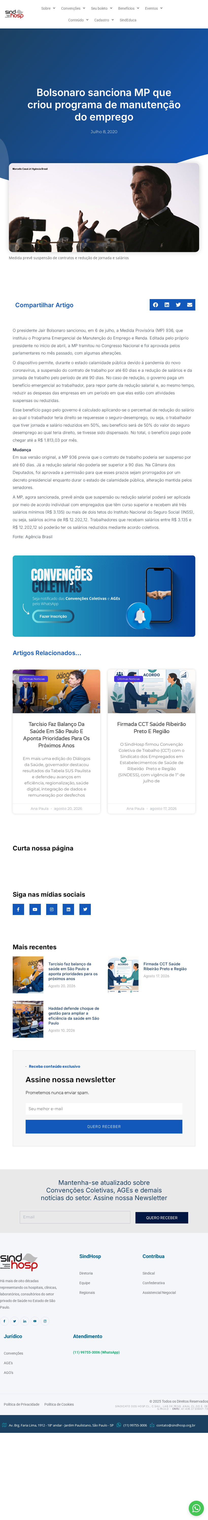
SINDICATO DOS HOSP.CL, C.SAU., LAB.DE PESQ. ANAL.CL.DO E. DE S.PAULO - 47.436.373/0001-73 (161, 1407)
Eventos (151, 8)
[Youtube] (34, 1321)
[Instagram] (45, 1321)
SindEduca (128, 20)
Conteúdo (76, 20)
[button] (196, 1508)
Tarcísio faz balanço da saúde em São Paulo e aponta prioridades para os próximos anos (73, 971)
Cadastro (101, 20)
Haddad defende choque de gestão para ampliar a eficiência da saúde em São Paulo (73, 1016)
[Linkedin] (24, 1321)
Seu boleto (99, 8)
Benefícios (126, 8)
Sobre (45, 8)
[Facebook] (4, 1321)
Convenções (70, 8)
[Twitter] (14, 1321)
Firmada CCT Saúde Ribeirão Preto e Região (165, 966)
